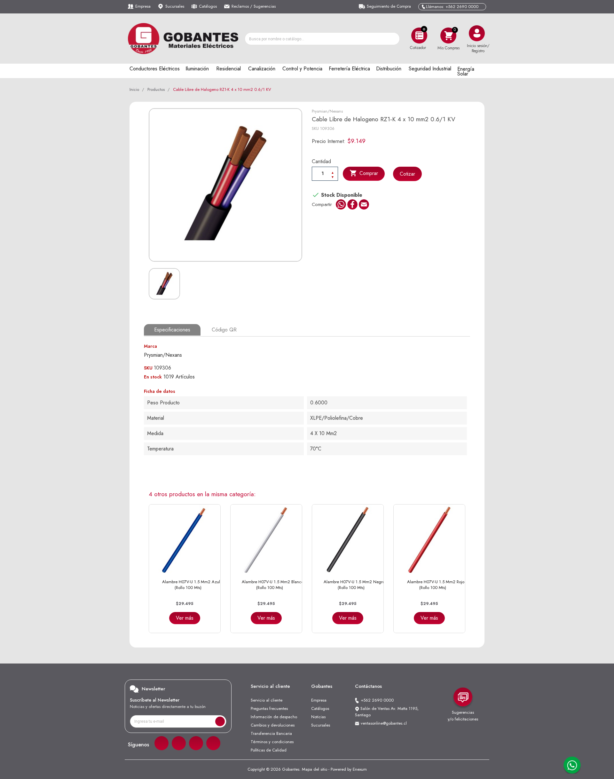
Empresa (143, 6)
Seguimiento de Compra (389, 6)
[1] (220, 721)
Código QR (224, 329)
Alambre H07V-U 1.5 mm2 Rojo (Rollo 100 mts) (435, 585)
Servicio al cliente (266, 700)
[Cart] (448, 35)
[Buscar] (393, 39)
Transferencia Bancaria (271, 733)
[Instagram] (179, 743)
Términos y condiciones (272, 742)
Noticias (318, 717)
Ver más (184, 618)
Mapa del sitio (314, 769)
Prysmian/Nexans (327, 111)
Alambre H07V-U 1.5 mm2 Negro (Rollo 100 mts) (354, 585)
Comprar (364, 173)
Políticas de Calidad (269, 750)
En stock (153, 377)
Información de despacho (274, 717)
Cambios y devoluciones (273, 725)
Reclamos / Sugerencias (254, 6)
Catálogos (208, 6)
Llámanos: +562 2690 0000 (452, 7)
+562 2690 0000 (377, 700)
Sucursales (174, 6)
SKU (315, 128)
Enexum (360, 769)
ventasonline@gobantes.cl (384, 723)
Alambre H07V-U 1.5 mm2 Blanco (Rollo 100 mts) (272, 585)
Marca (150, 346)
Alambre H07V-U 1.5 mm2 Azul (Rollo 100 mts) (191, 585)
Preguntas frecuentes (269, 708)
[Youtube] (213, 743)
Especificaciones (172, 329)
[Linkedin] (196, 743)
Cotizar (407, 174)
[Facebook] (161, 743)
